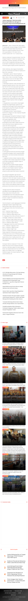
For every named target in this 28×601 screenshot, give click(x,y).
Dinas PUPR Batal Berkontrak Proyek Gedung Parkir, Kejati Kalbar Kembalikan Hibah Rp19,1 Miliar (13, 384)
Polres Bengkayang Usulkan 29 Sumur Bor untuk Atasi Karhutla (13, 426)
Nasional (5, 17)
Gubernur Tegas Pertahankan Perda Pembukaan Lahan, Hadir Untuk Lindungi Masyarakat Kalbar (13, 364)
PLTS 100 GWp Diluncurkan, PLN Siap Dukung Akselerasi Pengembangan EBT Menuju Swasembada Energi (13, 274)
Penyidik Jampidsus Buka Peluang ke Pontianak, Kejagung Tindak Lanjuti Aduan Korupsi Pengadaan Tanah (13, 308)
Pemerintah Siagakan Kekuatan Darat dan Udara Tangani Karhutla (13, 313)
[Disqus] (14, 524)
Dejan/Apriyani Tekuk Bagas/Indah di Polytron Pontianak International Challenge (14, 8)
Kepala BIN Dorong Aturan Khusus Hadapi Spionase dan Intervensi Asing (13, 287)
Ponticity (5, 326)
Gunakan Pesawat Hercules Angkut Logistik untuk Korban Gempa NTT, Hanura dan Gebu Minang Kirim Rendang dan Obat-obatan (13, 297)
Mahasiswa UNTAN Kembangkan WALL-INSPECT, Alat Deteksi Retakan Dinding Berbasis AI (13, 493)
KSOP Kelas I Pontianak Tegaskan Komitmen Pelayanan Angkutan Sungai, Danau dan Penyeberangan (12, 472)
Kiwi (14, 17)
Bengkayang (6, 409)
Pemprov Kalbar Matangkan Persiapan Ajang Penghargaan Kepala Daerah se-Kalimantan (12, 344)
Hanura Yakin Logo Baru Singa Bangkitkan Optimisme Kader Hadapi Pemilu (13, 291)
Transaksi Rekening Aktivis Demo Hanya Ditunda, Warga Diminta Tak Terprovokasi (13, 302)
